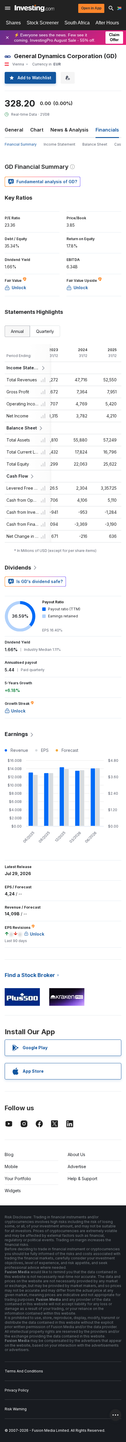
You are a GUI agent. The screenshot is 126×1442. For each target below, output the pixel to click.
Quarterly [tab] (45, 331)
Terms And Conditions (24, 1371)
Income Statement (59, 144)
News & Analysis (69, 130)
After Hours (107, 22)
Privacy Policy (17, 1390)
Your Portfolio (18, 1178)
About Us (76, 1154)
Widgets (13, 1190)
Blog (9, 1154)
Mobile (11, 1166)
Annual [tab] (17, 331)
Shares (13, 22)
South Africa (77, 22)
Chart (36, 130)
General (14, 130)
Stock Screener (43, 22)
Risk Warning (16, 1409)
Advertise (77, 1166)
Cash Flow (17, 476)
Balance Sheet (94, 144)
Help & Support (82, 1178)
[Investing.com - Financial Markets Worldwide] (34, 8)
